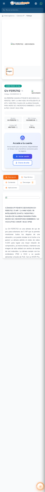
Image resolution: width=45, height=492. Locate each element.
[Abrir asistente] (40, 486)
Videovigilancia (9, 16)
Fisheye (29, 16)
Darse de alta (23, 163)
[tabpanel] (22, 225)
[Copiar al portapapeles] (22, 91)
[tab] (10, 177)
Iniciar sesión (24, 156)
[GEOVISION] (36, 92)
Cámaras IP (20, 16)
